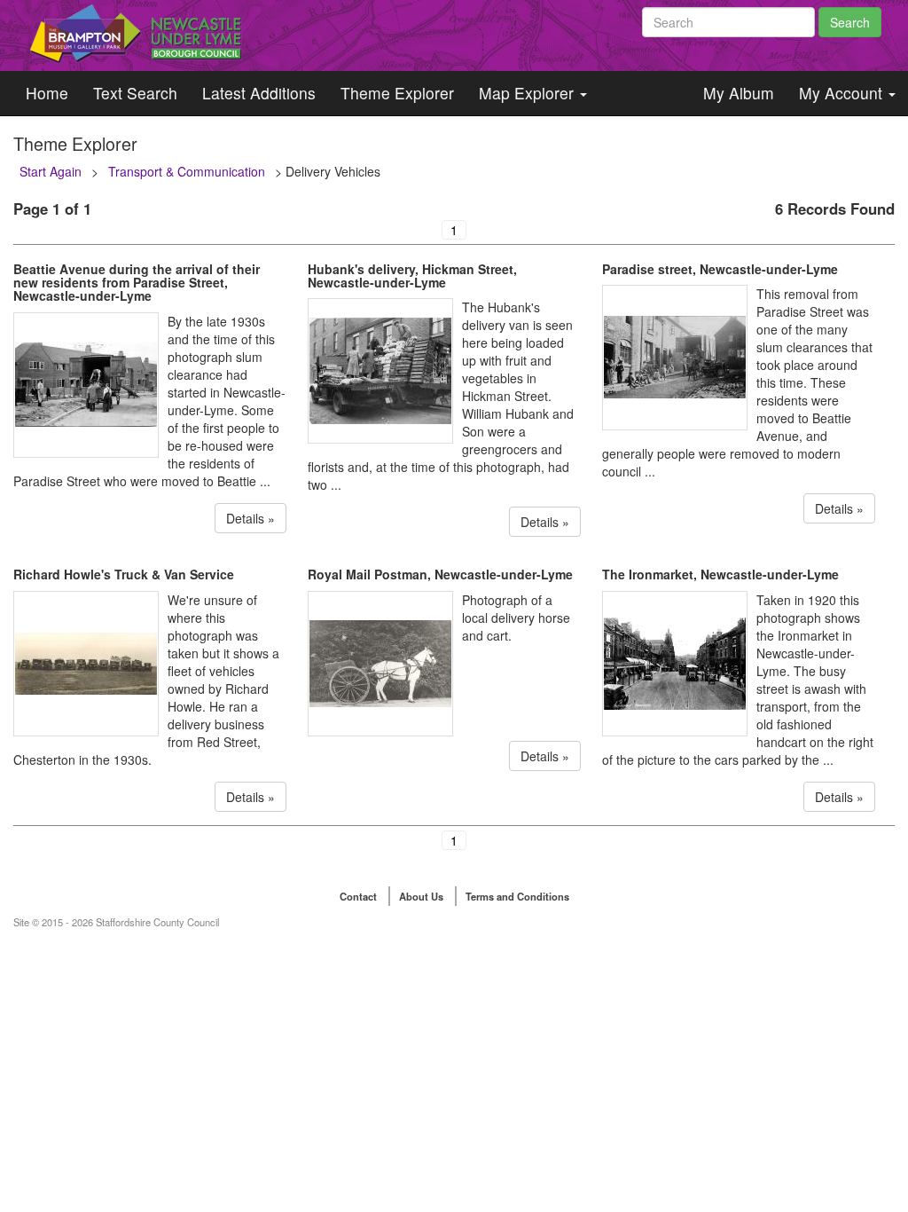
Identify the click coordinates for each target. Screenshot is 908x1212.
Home (47, 93)
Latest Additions (259, 93)
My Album (738, 93)
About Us (421, 896)
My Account (843, 93)
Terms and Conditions (517, 896)
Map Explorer (528, 93)
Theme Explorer (397, 93)
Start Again (51, 171)
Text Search (135, 93)
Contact (358, 896)
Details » (250, 518)
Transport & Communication (186, 171)
